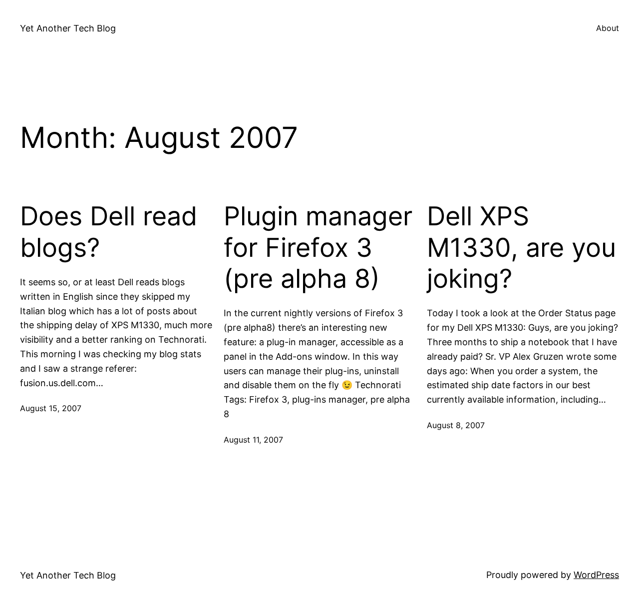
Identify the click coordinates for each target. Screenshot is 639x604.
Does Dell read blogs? (108, 232)
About (607, 28)
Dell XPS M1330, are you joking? (521, 247)
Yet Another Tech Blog (68, 28)
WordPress (596, 575)
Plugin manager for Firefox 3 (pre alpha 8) (318, 247)
